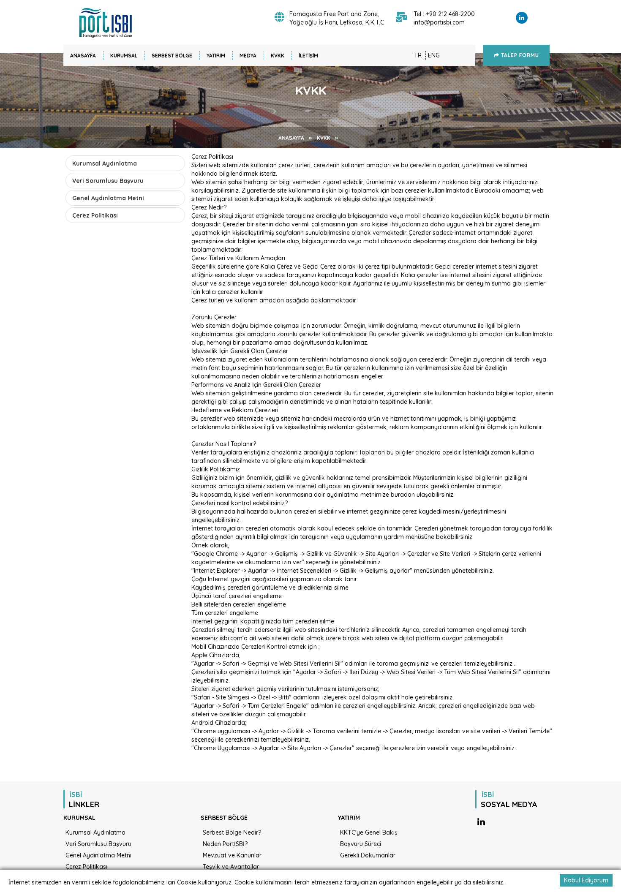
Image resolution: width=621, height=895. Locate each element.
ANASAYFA (83, 55)
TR (418, 55)
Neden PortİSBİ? (225, 844)
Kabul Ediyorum (586, 880)
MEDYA (248, 55)
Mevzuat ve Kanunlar (232, 855)
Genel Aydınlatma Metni (108, 198)
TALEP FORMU (519, 55)
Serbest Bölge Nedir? (232, 832)
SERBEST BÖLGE (172, 55)
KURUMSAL (123, 55)
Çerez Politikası (95, 215)
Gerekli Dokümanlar (367, 855)
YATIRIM (216, 55)
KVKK (277, 55)
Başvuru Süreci (360, 844)
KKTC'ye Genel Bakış (369, 832)
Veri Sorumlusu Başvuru (108, 181)
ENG (434, 55)
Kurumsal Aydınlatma (104, 163)
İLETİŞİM (308, 55)
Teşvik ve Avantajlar (231, 867)
